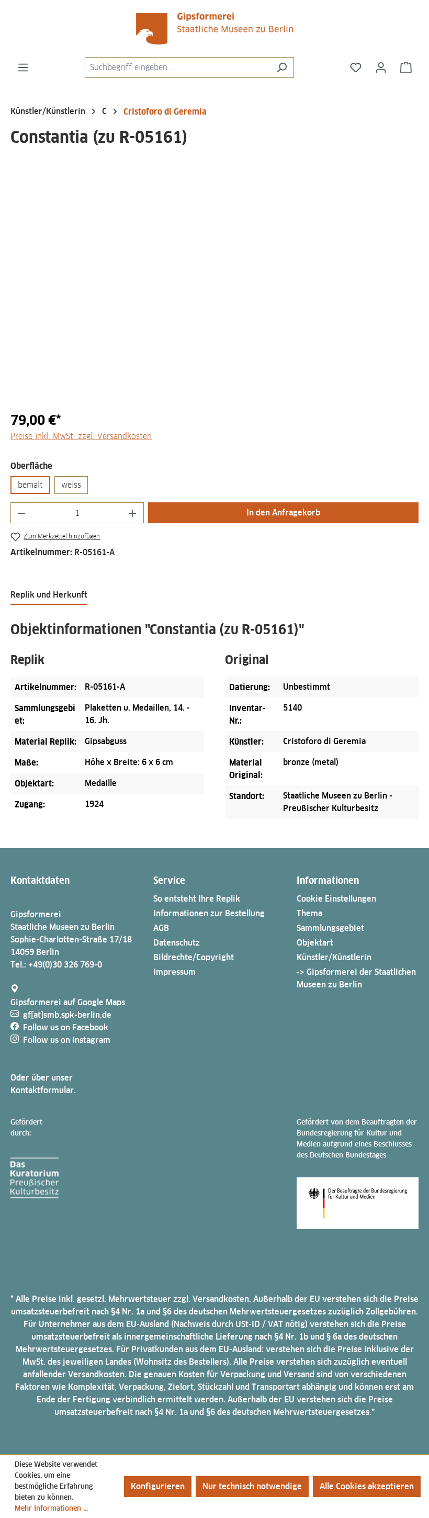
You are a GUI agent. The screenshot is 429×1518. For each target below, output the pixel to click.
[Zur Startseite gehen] (214, 28)
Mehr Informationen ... (51, 1508)
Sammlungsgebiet (330, 928)
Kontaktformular (42, 1090)
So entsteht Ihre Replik (196, 899)
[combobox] (177, 67)
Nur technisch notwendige (252, 1486)
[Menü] (23, 67)
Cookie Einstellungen (336, 899)
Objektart (315, 943)
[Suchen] (281, 67)
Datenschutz (176, 943)
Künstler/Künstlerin (334, 957)
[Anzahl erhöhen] (133, 512)
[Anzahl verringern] (21, 512)
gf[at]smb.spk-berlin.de (67, 1015)
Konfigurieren (158, 1486)
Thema (309, 913)
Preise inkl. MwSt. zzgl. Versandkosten (81, 436)
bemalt (30, 485)
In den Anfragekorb (283, 513)
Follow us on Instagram (66, 1040)
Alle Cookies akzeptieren (367, 1486)
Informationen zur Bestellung (209, 913)
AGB (161, 928)
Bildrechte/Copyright (193, 957)
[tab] (48, 595)
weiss (71, 485)
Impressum (174, 972)
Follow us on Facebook (65, 1027)
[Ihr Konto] (380, 67)
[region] (214, 289)
